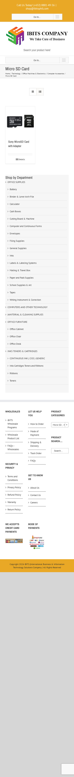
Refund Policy (14, 494)
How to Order (37, 424)
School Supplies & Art (20, 285)
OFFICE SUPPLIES (16, 182)
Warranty (12, 502)
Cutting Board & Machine (22, 218)
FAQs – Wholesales (13, 447)
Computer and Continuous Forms (26, 226)
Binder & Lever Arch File (22, 196)
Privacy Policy (14, 487)
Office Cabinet (17, 329)
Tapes (12, 292)
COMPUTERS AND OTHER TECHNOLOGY (27, 307)
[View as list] (39, 91)
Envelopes (15, 233)
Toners (13, 380)
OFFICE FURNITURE (17, 321)
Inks (12, 255)
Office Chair (15, 336)
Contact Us (35, 495)
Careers (34, 502)
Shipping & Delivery (35, 444)
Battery (13, 189)
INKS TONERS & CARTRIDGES (22, 351)
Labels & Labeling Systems (23, 263)
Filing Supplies (17, 240)
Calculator (15, 204)
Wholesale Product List (13, 436)
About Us (34, 487)
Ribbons (14, 373)
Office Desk (15, 343)
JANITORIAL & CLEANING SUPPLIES (25, 314)
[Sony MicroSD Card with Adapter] (20, 121)
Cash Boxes (15, 211)
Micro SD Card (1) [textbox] (60, 424)
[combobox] (60, 424)
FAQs (33, 460)
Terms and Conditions (13, 478)
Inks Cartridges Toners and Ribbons (26, 365)
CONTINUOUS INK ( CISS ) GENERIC (27, 358)
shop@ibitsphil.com (37, 8)
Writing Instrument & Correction (25, 299)
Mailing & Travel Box (20, 270)
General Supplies (18, 248)
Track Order (35, 453)
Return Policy (14, 509)
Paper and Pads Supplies (21, 277)
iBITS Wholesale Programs (13, 424)
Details (21, 159)
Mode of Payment (34, 433)
